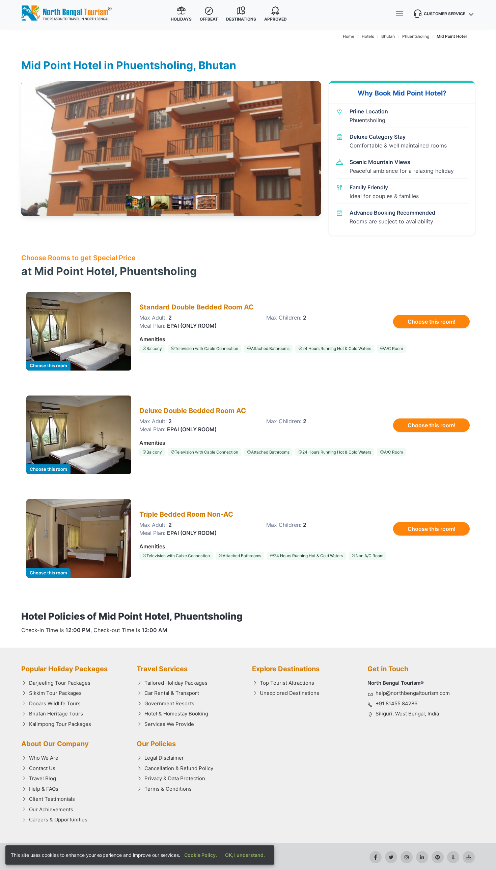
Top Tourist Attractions (287, 683)
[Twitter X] (391, 857)
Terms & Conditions (168, 789)
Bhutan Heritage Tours (56, 713)
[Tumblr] (453, 857)
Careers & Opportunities (58, 819)
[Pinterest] (438, 857)
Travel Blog (42, 778)
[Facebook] (375, 857)
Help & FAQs (43, 789)
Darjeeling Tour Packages (59, 683)
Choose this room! (432, 321)
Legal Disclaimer (164, 758)
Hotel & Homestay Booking (176, 713)
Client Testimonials (52, 799)
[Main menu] (399, 14)
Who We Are (43, 758)
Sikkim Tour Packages (55, 693)
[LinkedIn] (422, 857)
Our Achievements (51, 809)
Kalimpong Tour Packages (60, 724)
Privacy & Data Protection (174, 778)
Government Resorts (169, 703)
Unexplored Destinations (289, 693)
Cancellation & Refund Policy (178, 768)
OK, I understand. (245, 855)
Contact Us (42, 768)
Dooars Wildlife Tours (55, 703)
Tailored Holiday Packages (176, 683)
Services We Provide (169, 724)
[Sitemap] (469, 857)
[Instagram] (407, 857)
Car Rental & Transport (171, 693)
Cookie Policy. (200, 855)
